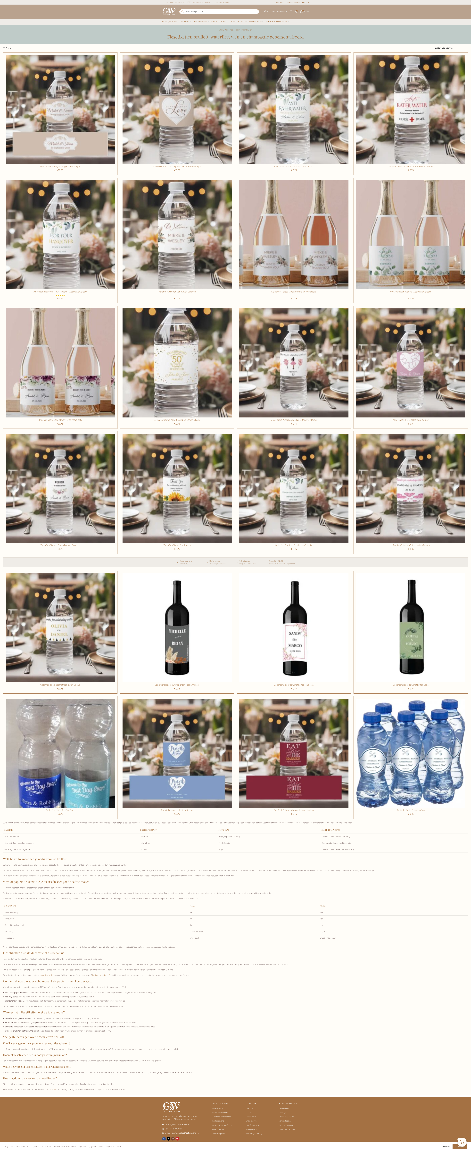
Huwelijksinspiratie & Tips (222, 1125)
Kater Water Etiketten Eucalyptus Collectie (293, 166)
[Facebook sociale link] (164, 1139)
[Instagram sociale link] (173, 1139)
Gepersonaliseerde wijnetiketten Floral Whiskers (177, 684)
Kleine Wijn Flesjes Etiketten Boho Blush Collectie (293, 291)
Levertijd (282, 1112)
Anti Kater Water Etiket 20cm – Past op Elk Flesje (411, 166)
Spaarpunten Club (253, 1129)
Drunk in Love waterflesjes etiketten (177, 810)
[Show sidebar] (7, 48)
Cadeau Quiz (251, 1116)
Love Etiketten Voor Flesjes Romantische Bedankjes (177, 166)
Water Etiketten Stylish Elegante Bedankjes (60, 166)
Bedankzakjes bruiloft (101, 975)
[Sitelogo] (169, 11)
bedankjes (53, 1089)
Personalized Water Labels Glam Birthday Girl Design (294, 419)
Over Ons (249, 1108)
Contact (249, 1112)
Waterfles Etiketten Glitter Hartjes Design (411, 545)
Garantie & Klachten (287, 1129)
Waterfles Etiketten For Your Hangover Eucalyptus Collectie (60, 291)
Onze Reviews (251, 1121)
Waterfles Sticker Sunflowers (177, 545)
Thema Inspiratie (218, 1133)
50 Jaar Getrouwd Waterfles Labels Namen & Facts (177, 419)
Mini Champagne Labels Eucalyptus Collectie (410, 291)
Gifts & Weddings (226, 30)
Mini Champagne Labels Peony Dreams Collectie (60, 419)
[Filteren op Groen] (294, 488)
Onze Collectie (218, 1129)
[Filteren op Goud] (177, 234)
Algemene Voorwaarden (221, 1116)
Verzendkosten (285, 1121)
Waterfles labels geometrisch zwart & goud (60, 684)
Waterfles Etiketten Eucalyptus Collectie (294, 545)
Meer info (446, 1146)
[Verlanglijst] (290, 11)
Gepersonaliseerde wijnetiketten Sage (411, 684)
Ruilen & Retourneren (220, 1112)
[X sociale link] (168, 1139)
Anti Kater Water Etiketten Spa (411, 810)
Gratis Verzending (286, 1125)
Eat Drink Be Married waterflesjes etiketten (294, 810)
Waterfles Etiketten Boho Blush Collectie (177, 291)
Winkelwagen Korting (254, 1133)
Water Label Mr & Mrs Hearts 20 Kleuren (411, 419)
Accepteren (460, 1146)
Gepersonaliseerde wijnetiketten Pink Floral (294, 684)
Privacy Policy (217, 1108)
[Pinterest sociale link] (177, 1139)
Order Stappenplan (286, 1116)
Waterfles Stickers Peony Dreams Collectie (60, 545)
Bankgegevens (218, 1121)
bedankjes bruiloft (46, 975)
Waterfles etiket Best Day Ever (60, 810)
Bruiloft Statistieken (253, 1125)
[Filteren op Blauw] (60, 109)
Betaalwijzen (284, 1108)
